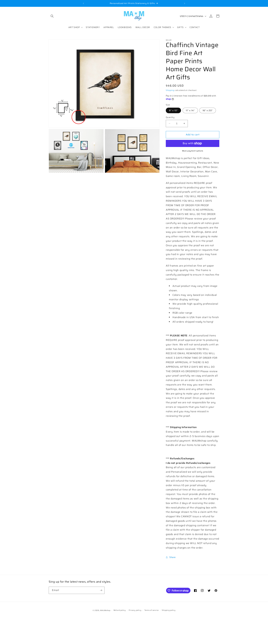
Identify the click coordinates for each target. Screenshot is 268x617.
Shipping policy (169, 610)
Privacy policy (135, 610)
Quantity (170, 117)
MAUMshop (105, 610)
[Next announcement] (184, 3)
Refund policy (120, 610)
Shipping (170, 90)
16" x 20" (208, 110)
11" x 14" (190, 110)
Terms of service (151, 610)
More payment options (192, 150)
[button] (52, 16)
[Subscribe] (101, 590)
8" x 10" (173, 110)
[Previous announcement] (83, 3)
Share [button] (172, 557)
